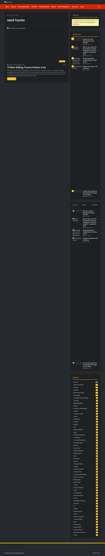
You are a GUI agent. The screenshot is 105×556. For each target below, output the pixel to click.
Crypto (75, 535)
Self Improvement (78, 495)
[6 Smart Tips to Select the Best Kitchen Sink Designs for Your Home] (77, 193)
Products (76, 445)
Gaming (76, 461)
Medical (54, 6)
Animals (76, 485)
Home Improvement (23, 6)
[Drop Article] (8, 2)
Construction (77, 437)
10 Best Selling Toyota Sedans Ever (26, 67)
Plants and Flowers (79, 516)
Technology (77, 395)
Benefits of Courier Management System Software (88, 40)
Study (75, 456)
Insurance (76, 503)
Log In (82, 6)
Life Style (34, 6)
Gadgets (76, 466)
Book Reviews (77, 527)
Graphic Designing (78, 487)
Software (76, 421)
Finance (76, 411)
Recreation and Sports (79, 532)
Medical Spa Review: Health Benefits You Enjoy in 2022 (90, 60)
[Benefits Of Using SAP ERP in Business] (77, 127)
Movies (75, 508)
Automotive (77, 419)
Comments (95, 205)
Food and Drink (78, 471)
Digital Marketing (44, 6)
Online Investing (78, 511)
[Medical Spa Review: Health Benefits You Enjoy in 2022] (77, 61)
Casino (75, 416)
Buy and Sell (77, 448)
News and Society (78, 477)
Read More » (11, 78)
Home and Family (78, 464)
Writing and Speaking (79, 434)
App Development (78, 429)
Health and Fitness (79, 384)
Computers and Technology (81, 398)
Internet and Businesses (80, 474)
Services (76, 387)
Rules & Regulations (64, 6)
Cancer (76, 514)
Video (75, 521)
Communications (78, 519)
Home (7, 6)
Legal (75, 432)
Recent (84, 205)
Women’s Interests (78, 469)
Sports (75, 490)
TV (74, 506)
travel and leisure (78, 442)
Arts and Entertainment (80, 440)
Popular (75, 205)
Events (75, 498)
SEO (75, 427)
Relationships (77, 479)
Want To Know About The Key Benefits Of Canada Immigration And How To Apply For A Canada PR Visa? (90, 50)
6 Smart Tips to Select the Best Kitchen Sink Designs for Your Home (90, 192)
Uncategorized (77, 493)
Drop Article (11, 64)
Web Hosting (77, 482)
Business (13, 6)
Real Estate (77, 458)
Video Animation (78, 529)
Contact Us (75, 6)
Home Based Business (79, 500)
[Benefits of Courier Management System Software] (77, 41)
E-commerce (77, 524)
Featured (76, 390)
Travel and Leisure (78, 413)
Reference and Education (80, 408)
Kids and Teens (78, 453)
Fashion (76, 406)
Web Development (78, 450)
